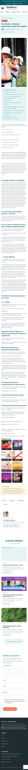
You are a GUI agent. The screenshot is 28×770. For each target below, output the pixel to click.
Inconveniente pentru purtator (11, 118)
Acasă (1, 12)
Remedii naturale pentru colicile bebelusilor (12, 626)
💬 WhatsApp (20, 500)
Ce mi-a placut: (7, 100)
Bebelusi (11, 18)
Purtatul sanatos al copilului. (10, 92)
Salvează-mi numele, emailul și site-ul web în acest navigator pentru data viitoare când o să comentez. (15, 701)
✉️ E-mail (5, 504)
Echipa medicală (16, 12)
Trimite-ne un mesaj (5, 759)
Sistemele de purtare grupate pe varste (13, 102)
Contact (3, 746)
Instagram (15, 3)
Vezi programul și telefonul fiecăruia (9, 756)
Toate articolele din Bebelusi (14, 641)
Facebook (20, 3)
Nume (4, 680)
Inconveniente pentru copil (10, 116)
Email (4, 686)
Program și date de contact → (11, 525)
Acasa (2, 735)
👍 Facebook (11, 500)
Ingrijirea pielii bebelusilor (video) (13, 565)
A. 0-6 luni (6, 104)
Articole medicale (5, 743)
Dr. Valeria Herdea (8, 29)
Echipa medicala (4, 741)
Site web (5, 692)
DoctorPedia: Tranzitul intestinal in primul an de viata (13, 595)
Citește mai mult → (7, 572)
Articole (24, 12)
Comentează (12, 32)
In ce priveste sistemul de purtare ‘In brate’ (14, 94)
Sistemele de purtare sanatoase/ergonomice (14, 110)
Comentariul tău (7, 665)
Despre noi (7, 12)
